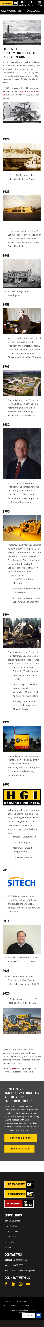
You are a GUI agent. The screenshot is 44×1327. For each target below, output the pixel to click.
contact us (14, 1068)
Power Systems (10, 1226)
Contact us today (21, 1138)
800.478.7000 (13, 1265)
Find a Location (19, 1148)
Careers (7, 1247)
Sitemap (7, 1301)
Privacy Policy (21, 1301)
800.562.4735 (15, 1260)
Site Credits (25, 1305)
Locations (22, 5)
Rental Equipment (11, 1231)
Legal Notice (11, 1305)
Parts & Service (10, 1236)
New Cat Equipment (12, 1221)
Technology (9, 1242)
